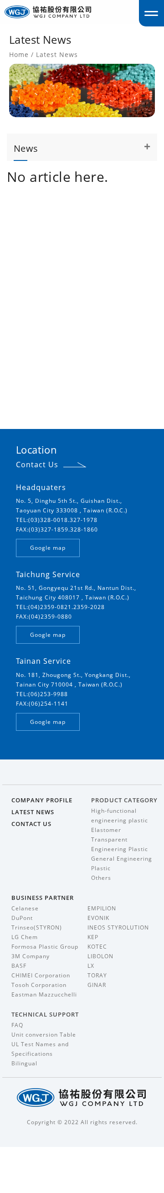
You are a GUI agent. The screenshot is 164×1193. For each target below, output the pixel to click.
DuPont (22, 918)
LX (90, 966)
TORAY (97, 975)
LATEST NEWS (32, 812)
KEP (92, 937)
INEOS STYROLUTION (118, 927)
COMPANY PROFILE (41, 800)
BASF (18, 966)
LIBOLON (100, 956)
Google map (48, 548)
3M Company (30, 956)
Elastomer (106, 830)
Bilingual (24, 1063)
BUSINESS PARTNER (42, 897)
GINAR (96, 985)
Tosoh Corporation (39, 985)
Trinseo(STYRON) (36, 927)
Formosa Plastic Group (44, 946)
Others (101, 878)
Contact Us (37, 465)
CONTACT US (31, 824)
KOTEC (97, 946)
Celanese (25, 908)
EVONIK (98, 918)
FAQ (17, 1025)
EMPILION (101, 908)
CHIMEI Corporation (40, 975)
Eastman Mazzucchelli (44, 994)
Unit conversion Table (43, 1034)
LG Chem (24, 937)
